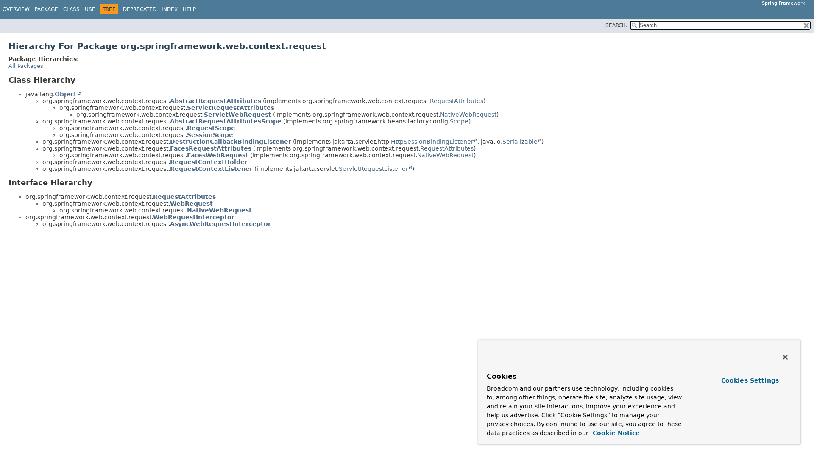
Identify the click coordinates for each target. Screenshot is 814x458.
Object (66, 94)
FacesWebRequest (217, 155)
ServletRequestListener (373, 168)
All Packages (25, 66)
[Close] (785, 357)
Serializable (520, 141)
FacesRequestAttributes (210, 148)
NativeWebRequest (468, 114)
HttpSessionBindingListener (432, 141)
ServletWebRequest (237, 114)
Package (46, 9)
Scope (459, 121)
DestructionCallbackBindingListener (230, 141)
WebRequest (191, 203)
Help (189, 9)
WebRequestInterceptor (193, 217)
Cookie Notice (615, 433)
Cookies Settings (750, 380)
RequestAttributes (456, 101)
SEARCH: (616, 25)
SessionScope (210, 134)
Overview (16, 9)
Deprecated (139, 9)
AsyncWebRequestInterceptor (220, 224)
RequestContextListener (211, 168)
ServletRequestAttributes (230, 107)
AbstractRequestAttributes (215, 101)
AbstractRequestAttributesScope (226, 121)
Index (170, 9)
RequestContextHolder (209, 162)
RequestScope (211, 128)
